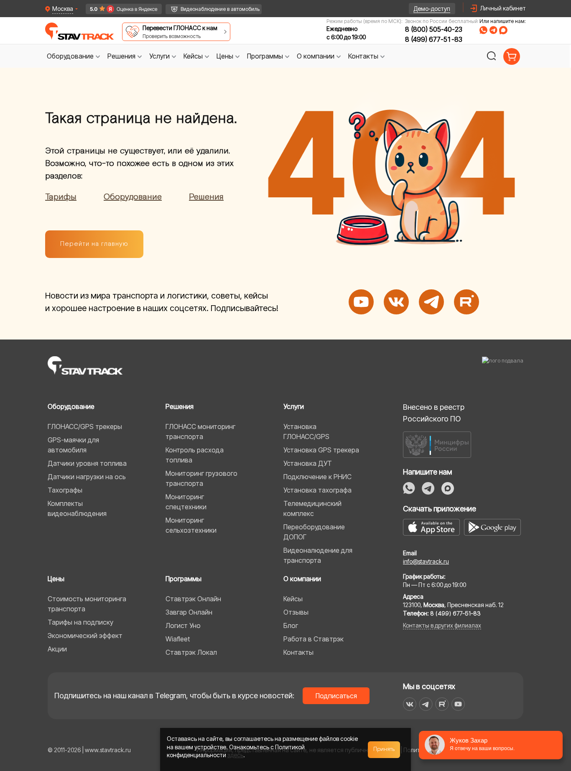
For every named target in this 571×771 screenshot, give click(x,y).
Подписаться (336, 696)
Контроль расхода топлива (195, 455)
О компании (302, 578)
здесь (235, 754)
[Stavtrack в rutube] (442, 704)
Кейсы (293, 599)
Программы (183, 578)
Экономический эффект (85, 635)
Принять (384, 749)
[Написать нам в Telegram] (428, 488)
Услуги (293, 406)
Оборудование (133, 196)
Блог (290, 625)
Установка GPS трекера (321, 450)
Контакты (298, 652)
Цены (56, 578)
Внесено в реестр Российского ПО (433, 413)
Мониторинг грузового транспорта (201, 478)
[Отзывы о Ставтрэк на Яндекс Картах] (119, 9)
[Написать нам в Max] (447, 488)
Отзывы (295, 612)
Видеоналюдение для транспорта (317, 555)
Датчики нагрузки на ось (87, 476)
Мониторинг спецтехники (186, 502)
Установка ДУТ (307, 463)
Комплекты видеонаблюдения (77, 508)
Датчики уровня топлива (87, 463)
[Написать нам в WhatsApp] (409, 488)
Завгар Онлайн (189, 612)
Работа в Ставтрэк (313, 639)
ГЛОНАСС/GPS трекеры (85, 426)
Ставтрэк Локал (191, 652)
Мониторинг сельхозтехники (191, 525)
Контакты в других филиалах (442, 625)
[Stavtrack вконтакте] (409, 704)
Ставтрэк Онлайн (193, 599)
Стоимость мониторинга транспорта (87, 604)
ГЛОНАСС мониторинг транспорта (200, 431)
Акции (57, 649)
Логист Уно (183, 625)
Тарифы (60, 196)
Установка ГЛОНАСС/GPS (306, 431)
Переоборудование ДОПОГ (314, 532)
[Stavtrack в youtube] (458, 704)
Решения (206, 196)
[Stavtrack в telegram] (426, 704)
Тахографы (65, 490)
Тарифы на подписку (80, 622)
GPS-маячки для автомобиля (73, 445)
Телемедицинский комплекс (312, 508)
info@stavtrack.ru (426, 561)
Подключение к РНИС (317, 476)
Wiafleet (178, 639)
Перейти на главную (94, 244)
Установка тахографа (317, 490)
